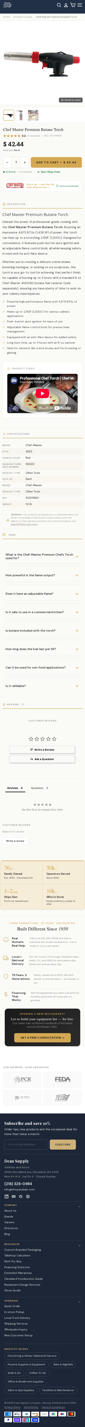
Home (6, 17)
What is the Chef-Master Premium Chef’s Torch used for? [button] (39, 556)
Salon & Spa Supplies (21, 1390)
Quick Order (12, 1306)
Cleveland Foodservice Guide (23, 1279)
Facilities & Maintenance (58, 1390)
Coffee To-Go (37, 1373)
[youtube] (13, 1196)
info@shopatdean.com (19, 1189)
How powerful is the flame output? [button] (30, 575)
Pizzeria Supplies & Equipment (26, 1364)
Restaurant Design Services (22, 1284)
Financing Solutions (17, 1267)
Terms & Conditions (53, 1407)
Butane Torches (23, 17)
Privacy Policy (12, 1407)
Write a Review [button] (44, 749)
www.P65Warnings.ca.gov (24, 524)
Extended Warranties (18, 1273)
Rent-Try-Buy (13, 1261)
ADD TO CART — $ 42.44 (56, 162)
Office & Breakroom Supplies (26, 1381)
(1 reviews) (33, 135)
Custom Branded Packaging (22, 1249)
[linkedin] (6, 1196)
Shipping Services (16, 1323)
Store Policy (31, 1407)
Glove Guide (12, 1290)
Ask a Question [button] (44, 759)
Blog (7, 1234)
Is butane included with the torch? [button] (31, 631)
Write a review (15, 840)
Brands (8, 1216)
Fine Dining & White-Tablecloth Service (32, 1355)
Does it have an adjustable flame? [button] (29, 594)
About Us (10, 1210)
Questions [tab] (37, 788)
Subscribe (63, 1144)
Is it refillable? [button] (16, 686)
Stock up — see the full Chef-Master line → (40, 186)
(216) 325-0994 (18, 1184)
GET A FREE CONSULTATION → (43, 1037)
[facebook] (21, 1196)
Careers (9, 1222)
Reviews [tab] (12, 788)
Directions (11, 1228)
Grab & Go (14, 1373)
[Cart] (73, 5)
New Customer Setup (18, 1335)
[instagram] (28, 1196)
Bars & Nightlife (63, 1364)
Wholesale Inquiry (15, 1329)
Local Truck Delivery (17, 1318)
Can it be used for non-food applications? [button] (36, 668)
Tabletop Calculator (17, 1255)
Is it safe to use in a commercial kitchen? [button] (35, 612)
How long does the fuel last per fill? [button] (31, 649)
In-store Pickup (14, 1312)
